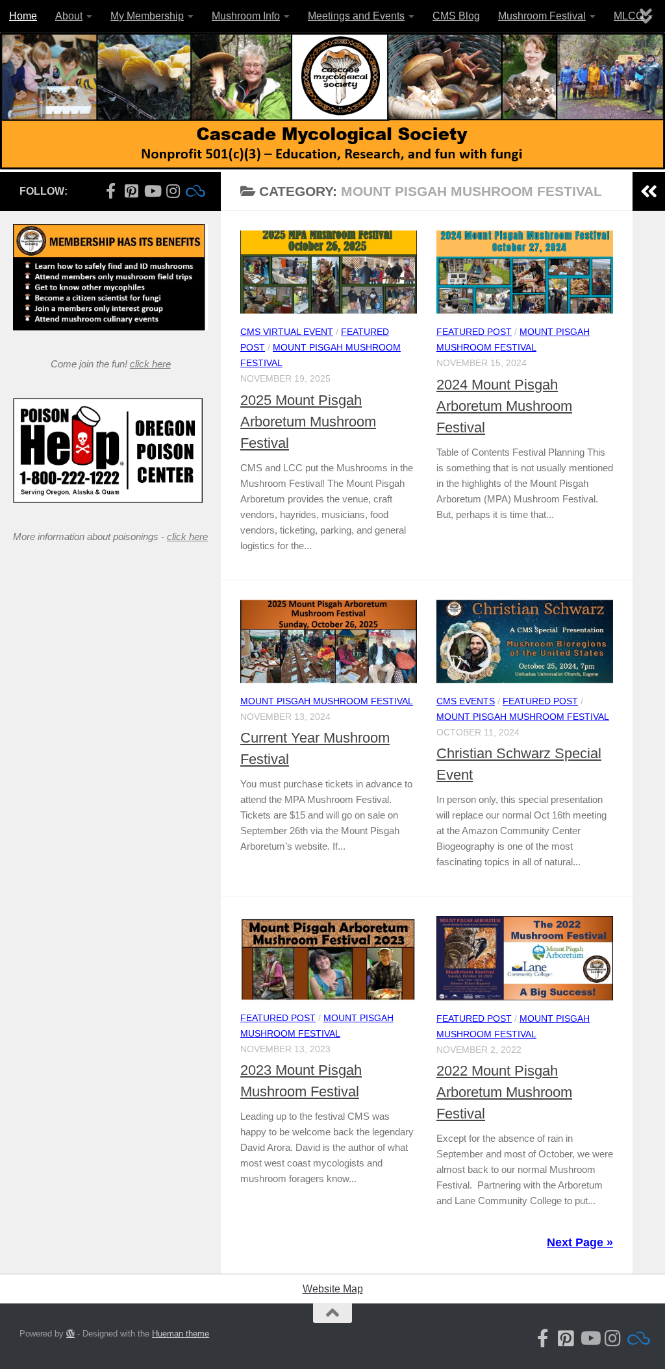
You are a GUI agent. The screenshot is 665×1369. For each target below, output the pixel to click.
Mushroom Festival (542, 15)
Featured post (474, 332)
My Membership (147, 15)
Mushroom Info (246, 15)
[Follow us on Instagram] (173, 191)
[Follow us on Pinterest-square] (131, 191)
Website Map (333, 1288)
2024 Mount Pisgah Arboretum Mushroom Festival (504, 406)
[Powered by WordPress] (70, 1333)
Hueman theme (180, 1333)
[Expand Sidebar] (649, 191)
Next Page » (580, 1242)
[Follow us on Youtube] (152, 191)
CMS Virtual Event (286, 332)
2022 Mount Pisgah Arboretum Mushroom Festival (504, 1092)
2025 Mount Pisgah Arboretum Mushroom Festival (308, 421)
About (68, 15)
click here (150, 363)
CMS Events (465, 701)
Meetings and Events (356, 15)
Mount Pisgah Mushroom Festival (326, 701)
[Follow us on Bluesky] (193, 191)
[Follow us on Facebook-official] (110, 191)
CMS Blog (456, 15)
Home (23, 15)
